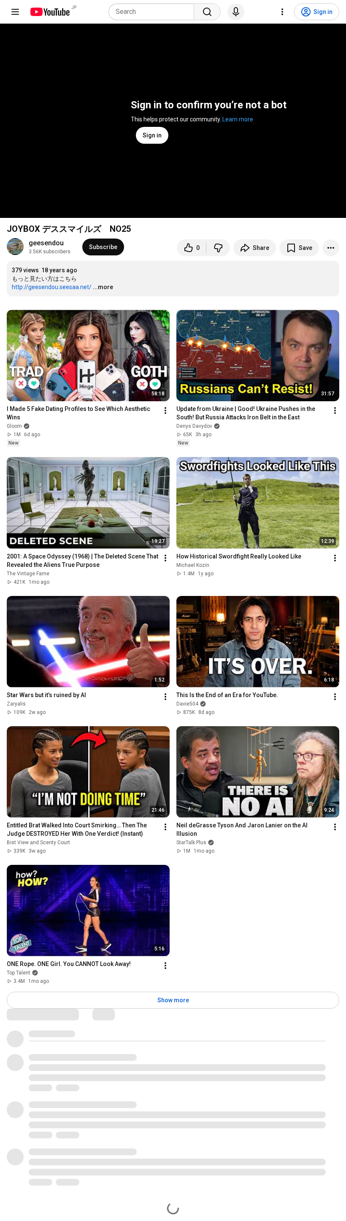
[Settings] (282, 12)
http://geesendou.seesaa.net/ (52, 287)
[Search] (207, 11)
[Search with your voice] (235, 11)
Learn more (237, 119)
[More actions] (330, 247)
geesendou (46, 243)
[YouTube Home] (50, 12)
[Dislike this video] (218, 247)
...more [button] (103, 287)
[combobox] (154, 12)
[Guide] (15, 12)
